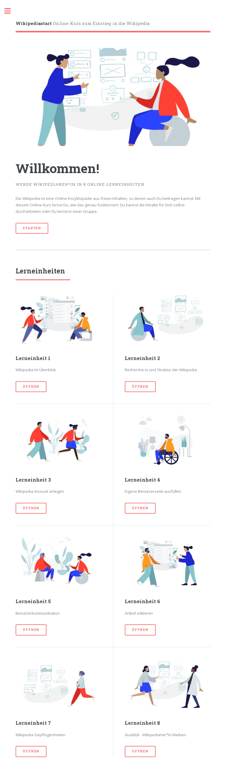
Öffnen (31, 386)
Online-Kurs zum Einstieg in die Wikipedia (83, 23)
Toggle (10, 11)
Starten (32, 228)
